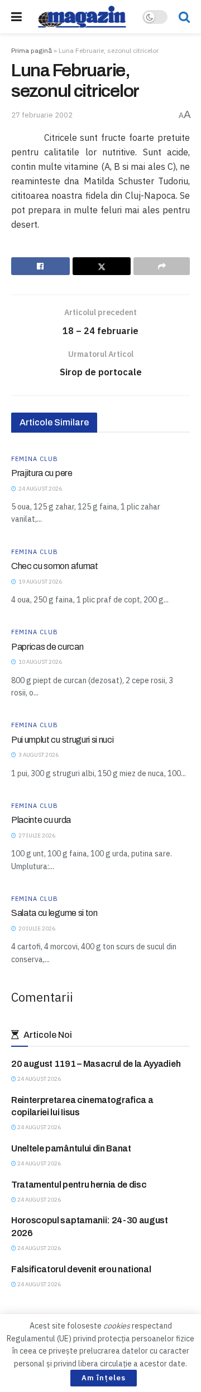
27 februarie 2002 (42, 115)
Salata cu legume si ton (54, 913)
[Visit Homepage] (82, 17)
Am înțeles (104, 1378)
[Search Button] (184, 16)
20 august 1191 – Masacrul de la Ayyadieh (95, 1063)
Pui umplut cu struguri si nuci (62, 739)
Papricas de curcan (47, 646)
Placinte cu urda (41, 820)
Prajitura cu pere (42, 473)
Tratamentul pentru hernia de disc (78, 1184)
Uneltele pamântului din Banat (71, 1148)
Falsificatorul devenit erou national (81, 1269)
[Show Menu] (16, 16)
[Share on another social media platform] (161, 266)
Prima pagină (31, 50)
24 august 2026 (38, 1078)
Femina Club (34, 459)
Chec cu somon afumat (54, 566)
